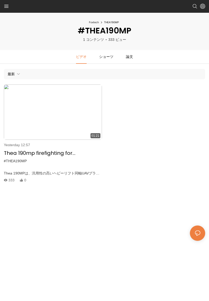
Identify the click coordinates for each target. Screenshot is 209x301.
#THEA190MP (15, 161)
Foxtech (94, 22)
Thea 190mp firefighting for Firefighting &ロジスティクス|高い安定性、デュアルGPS (49, 153)
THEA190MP (111, 22)
